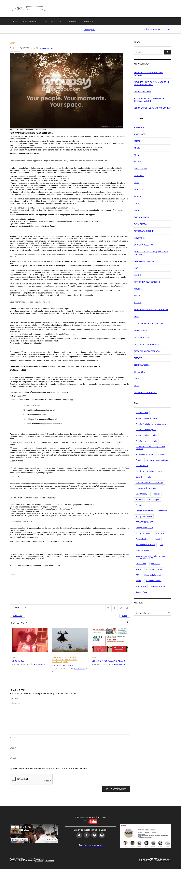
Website (13, 758)
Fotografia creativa (144, 516)
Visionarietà (141, 586)
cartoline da (140, 168)
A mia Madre (140, 127)
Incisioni (156, 539)
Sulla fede (139, 372)
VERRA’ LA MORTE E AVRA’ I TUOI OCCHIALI (152, 108)
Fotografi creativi (143, 533)
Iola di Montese (142, 550)
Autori (137, 162)
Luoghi (137, 275)
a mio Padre (139, 134)
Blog (62, 21)
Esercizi (138, 203)
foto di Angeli (153, 499)
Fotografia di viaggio (144, 527)
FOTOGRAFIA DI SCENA (145, 522)
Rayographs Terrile (154, 569)
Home (15, 21)
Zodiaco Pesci (141, 592)
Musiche (138, 295)
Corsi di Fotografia (143, 477)
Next (124, 615)
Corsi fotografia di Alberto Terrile (149, 482)
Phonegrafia (140, 330)
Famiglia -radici (141, 217)
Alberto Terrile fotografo (146, 429)
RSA (137, 575)
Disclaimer (49, 860)
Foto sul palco (142, 539)
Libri (136, 268)
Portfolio (74, 21)
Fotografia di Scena (144, 231)
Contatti (88, 21)
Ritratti (138, 358)
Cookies (39, 860)
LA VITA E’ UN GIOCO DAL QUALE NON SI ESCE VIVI (151, 253)
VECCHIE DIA (18, 661)
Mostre (49, 21)
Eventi (137, 210)
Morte (138, 569)
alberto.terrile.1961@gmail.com (90, 847)
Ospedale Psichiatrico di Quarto (150, 323)
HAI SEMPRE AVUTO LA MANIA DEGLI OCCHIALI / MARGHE (149, 99)
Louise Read (141, 563)
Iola (161, 544)
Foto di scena (141, 505)
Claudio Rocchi (142, 465)
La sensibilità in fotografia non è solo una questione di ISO (151, 557)
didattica (156, 494)
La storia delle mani (144, 245)
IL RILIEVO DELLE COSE (62, 665)
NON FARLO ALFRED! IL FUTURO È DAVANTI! (148, 73)
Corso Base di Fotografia (146, 488)
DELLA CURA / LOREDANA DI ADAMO (108, 661)
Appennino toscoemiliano (157, 460)
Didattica (138, 189)
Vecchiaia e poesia (153, 580)
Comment (14, 698)
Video (136, 385)
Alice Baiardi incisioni (144, 454)
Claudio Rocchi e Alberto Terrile (149, 471)
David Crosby (141, 494)
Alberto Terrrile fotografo (146, 441)
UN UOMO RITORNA (142, 91)
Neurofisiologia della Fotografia (151, 309)
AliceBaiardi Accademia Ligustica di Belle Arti (150, 447)
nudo (136, 316)
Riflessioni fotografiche (64, 658)
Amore (137, 141)
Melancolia (155, 563)
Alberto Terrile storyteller (146, 435)
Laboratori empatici (144, 261)
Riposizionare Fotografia (147, 351)
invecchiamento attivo (145, 544)
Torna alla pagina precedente (158, 29)
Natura (137, 302)
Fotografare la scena (144, 510)
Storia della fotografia (153, 575)
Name (13, 738)
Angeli (137, 148)
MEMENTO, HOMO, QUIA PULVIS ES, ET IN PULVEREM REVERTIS (151, 83)
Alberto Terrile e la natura (146, 418)
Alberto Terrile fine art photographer (151, 424)
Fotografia (162, 510)
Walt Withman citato (159, 586)
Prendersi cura (59, 657)
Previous (17, 615)
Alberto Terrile (31, 21)
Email (13, 748)
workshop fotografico (145, 392)
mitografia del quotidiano (147, 282)
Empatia (139, 499)
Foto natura (160, 533)
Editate (137, 196)
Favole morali (141, 224)
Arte (136, 155)
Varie (93, 29)
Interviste (139, 238)
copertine (139, 175)
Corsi (136, 182)
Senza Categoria (142, 365)
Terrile (138, 580)
